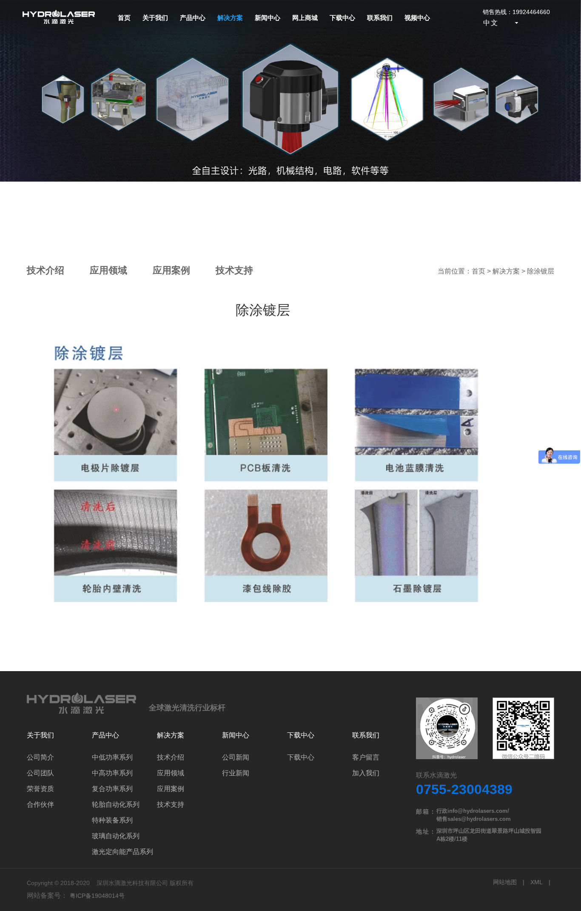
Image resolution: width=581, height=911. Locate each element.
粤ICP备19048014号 (97, 895)
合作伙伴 (40, 804)
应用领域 (108, 270)
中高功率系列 (112, 773)
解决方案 (230, 17)
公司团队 (40, 773)
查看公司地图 (485, 729)
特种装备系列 (112, 820)
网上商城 (305, 17)
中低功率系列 (112, 757)
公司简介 (40, 757)
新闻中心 (267, 17)
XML (536, 882)
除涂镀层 (540, 271)
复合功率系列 (112, 788)
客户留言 (365, 757)
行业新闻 (235, 773)
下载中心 (342, 17)
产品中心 (192, 17)
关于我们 (155, 17)
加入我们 (365, 773)
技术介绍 (45, 270)
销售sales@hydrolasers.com (473, 819)
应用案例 (171, 270)
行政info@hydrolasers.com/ (472, 811)
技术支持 (234, 270)
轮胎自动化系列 (116, 804)
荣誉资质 (40, 788)
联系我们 (380, 17)
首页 (124, 17)
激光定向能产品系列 (122, 851)
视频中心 (417, 17)
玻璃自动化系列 (116, 836)
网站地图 (505, 882)
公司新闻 (235, 757)
